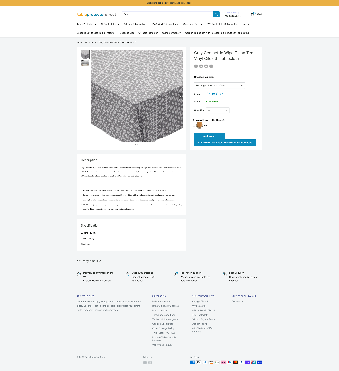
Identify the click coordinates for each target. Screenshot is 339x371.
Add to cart (209, 136)
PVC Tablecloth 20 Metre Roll (222, 24)
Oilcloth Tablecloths (134, 24)
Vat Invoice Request (162, 345)
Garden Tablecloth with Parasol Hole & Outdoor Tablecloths (217, 33)
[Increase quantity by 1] (226, 110)
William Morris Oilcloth (203, 310)
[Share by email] (211, 66)
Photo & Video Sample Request (164, 339)
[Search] (216, 14)
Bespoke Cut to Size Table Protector (96, 33)
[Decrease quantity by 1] (209, 110)
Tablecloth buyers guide (165, 319)
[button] (85, 54)
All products (90, 42)
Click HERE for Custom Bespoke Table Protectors (225, 142)
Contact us (237, 301)
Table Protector (85, 24)
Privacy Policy (159, 310)
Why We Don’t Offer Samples (202, 330)
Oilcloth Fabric (199, 324)
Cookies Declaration (162, 324)
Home (79, 42)
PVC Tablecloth (200, 315)
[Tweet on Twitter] (206, 66)
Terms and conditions (163, 315)
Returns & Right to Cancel (165, 306)
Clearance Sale (191, 24)
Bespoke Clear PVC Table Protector (139, 33)
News (246, 24)
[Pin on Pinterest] (201, 66)
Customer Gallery (171, 33)
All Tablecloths (108, 24)
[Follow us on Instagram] (150, 362)
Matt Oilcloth (199, 306)
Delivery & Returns (162, 301)
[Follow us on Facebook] (145, 362)
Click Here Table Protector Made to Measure (169, 2)
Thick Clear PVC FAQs (163, 333)
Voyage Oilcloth (200, 301)
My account (232, 15)
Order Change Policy (163, 328)
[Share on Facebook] (196, 66)
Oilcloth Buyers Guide (203, 319)
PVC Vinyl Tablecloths (164, 24)
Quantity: (199, 110)
